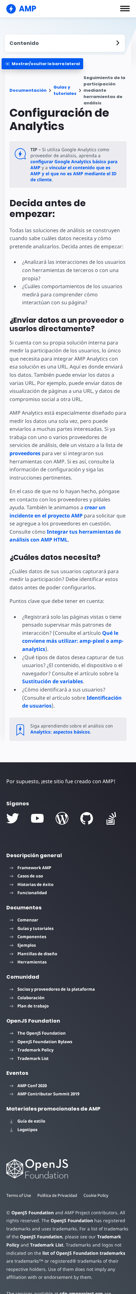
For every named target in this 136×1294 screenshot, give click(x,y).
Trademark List (33, 1058)
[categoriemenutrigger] (42, 63)
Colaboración (31, 997)
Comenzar (27, 920)
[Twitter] (12, 818)
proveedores (24, 453)
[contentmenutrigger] (64, 43)
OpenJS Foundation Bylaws (44, 1041)
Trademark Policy (35, 1050)
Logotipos (27, 1129)
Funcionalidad (32, 892)
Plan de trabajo (33, 1006)
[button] (125, 8)
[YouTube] (37, 818)
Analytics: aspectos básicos (60, 732)
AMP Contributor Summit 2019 (48, 1094)
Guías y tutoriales (65, 90)
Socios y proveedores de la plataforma (56, 989)
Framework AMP (34, 867)
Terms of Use (18, 1195)
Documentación (27, 90)
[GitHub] (86, 818)
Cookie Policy (95, 1195)
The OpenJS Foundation (41, 1033)
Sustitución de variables (52, 681)
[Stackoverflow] (111, 818)
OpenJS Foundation (32, 1213)
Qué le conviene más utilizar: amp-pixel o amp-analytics (73, 641)
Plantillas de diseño (37, 954)
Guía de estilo (31, 1121)
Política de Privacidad (57, 1195)
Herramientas (31, 962)
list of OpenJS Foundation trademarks (83, 1253)
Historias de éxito (35, 884)
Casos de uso (30, 876)
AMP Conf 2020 (32, 1085)
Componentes (31, 936)
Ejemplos (26, 945)
